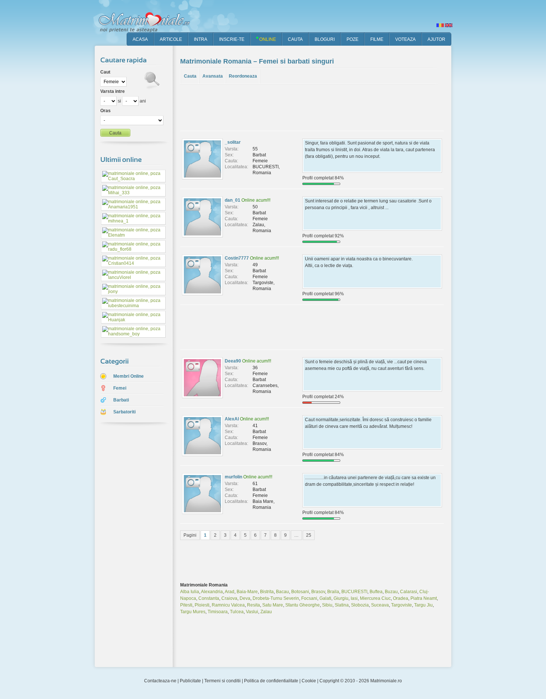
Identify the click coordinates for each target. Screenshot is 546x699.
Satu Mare (272, 605)
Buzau (391, 591)
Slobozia (360, 605)
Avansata (212, 76)
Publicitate (190, 680)
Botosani (300, 591)
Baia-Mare (247, 591)
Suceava (380, 605)
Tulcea (237, 611)
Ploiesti (202, 605)
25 (308, 535)
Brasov (318, 591)
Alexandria (212, 591)
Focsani (309, 598)
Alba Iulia (189, 591)
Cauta (190, 76)
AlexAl (232, 419)
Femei (119, 388)
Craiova (229, 598)
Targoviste (401, 605)
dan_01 (232, 200)
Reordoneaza (243, 76)
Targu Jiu (423, 605)
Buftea (376, 591)
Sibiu (327, 605)
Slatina (342, 605)
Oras (105, 110)
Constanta (208, 598)
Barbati (121, 400)
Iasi (354, 598)
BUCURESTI (354, 591)
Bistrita (267, 591)
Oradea (400, 598)
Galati (325, 598)
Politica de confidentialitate (271, 680)
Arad (229, 591)
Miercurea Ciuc (375, 598)
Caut (105, 72)
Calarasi (408, 591)
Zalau (266, 611)
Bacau (282, 591)
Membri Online (128, 376)
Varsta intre (112, 91)
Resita (253, 605)
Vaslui (252, 611)
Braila (333, 591)
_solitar (233, 142)
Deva (245, 598)
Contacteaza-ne (160, 680)
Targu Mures (192, 611)
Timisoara (218, 611)
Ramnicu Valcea (228, 605)
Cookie (309, 680)
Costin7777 (237, 258)
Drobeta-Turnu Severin (276, 598)
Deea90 (233, 361)
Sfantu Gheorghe (302, 605)
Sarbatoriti (124, 411)
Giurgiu (341, 598)
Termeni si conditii (222, 680)
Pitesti (186, 605)
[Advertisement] (128, 545)
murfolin (233, 476)
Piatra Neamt (423, 598)
